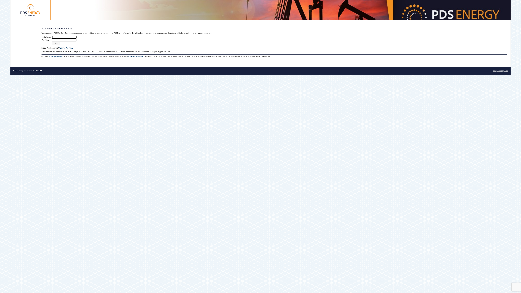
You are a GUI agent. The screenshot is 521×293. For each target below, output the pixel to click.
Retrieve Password (66, 48)
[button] (56, 43)
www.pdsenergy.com (500, 71)
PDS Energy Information (55, 56)
